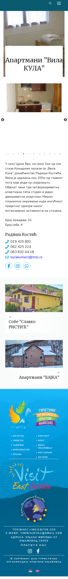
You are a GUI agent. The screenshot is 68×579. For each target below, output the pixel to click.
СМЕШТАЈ (18, 440)
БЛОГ (41, 440)
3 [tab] (18, 154)
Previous (2, 120)
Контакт (43, 436)
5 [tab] (29, 154)
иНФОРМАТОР (21, 449)
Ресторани (45, 452)
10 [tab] (55, 154)
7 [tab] (39, 154)
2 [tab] (13, 154)
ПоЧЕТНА (18, 436)
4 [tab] (23, 154)
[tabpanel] (34, 97)
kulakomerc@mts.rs (26, 257)
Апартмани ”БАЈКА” (39, 377)
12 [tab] (34, 159)
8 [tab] (44, 154)
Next (65, 120)
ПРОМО (17, 454)
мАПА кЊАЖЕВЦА (45, 446)
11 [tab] (60, 154)
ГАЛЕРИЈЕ (18, 445)
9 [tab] (49, 154)
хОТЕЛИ (43, 457)
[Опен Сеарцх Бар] (50, 3)
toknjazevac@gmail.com (41, 533)
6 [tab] (34, 154)
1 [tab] (8, 154)
